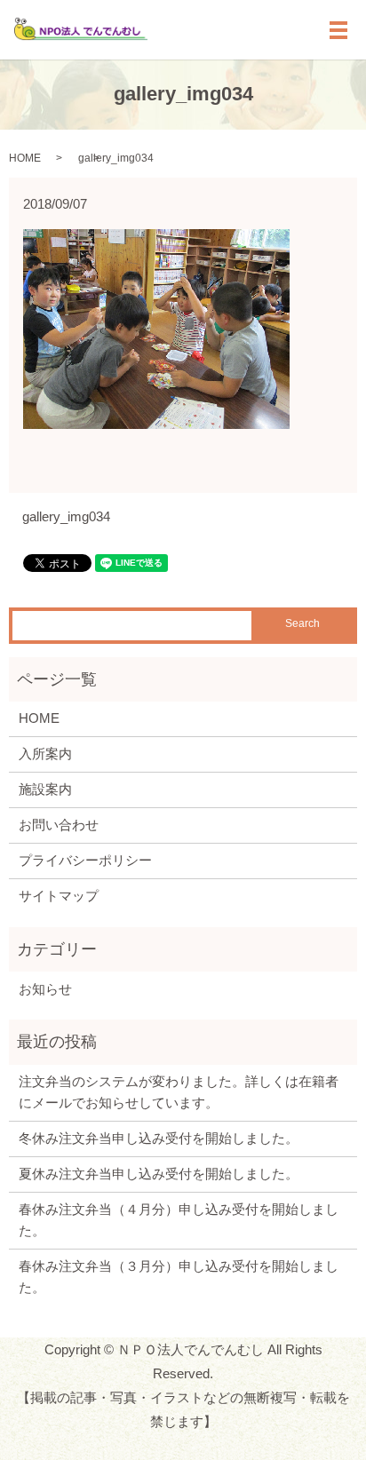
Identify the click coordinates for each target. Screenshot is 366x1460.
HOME (25, 158)
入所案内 (45, 753)
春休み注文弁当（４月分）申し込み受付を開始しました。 (178, 1220)
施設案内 (45, 789)
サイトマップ (59, 895)
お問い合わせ (59, 824)
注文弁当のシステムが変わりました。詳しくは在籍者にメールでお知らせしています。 (178, 1092)
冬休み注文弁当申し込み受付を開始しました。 (158, 1138)
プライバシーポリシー (85, 860)
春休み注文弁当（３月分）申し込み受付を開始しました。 (178, 1276)
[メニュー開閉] (338, 30)
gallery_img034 (66, 516)
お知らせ (45, 988)
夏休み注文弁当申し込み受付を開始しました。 (158, 1173)
